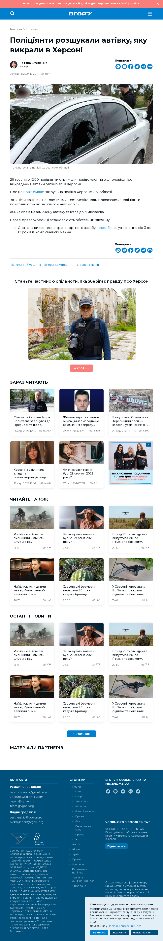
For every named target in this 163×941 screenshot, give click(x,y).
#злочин (17, 265)
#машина (34, 265)
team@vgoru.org (22, 806)
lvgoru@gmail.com (23, 801)
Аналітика (81, 801)
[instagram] (115, 793)
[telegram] (130, 793)
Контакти (78, 864)
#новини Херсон (56, 265)
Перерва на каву (83, 828)
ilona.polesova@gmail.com (28, 792)
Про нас (77, 859)
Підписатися (116, 846)
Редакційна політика (79, 871)
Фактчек (81, 806)
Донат (79, 367)
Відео (76, 849)
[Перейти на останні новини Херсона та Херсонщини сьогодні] (80, 14)
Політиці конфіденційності (124, 925)
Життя (79, 839)
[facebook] (108, 793)
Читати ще (81, 734)
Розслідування (85, 811)
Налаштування (142, 932)
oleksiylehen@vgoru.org (27, 822)
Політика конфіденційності (82, 879)
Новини (32, 29)
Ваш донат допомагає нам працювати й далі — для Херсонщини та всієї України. (81, 3)
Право (79, 816)
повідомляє (33, 192)
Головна (16, 29)
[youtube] (123, 793)
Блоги (76, 844)
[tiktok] (138, 793)
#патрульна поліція (87, 265)
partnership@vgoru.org (26, 817)
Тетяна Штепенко (34, 63)
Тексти (76, 791)
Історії (79, 796)
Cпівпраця (79, 885)
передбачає (106, 228)
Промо (79, 834)
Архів (76, 854)
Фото (78, 821)
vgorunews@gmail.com (26, 797)
